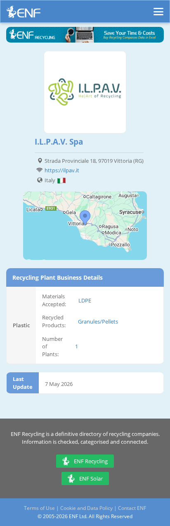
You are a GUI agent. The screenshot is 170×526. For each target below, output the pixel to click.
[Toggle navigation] (158, 7)
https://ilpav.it (62, 170)
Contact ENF (132, 508)
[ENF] (23, 13)
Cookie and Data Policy (86, 508)
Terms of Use (39, 508)
